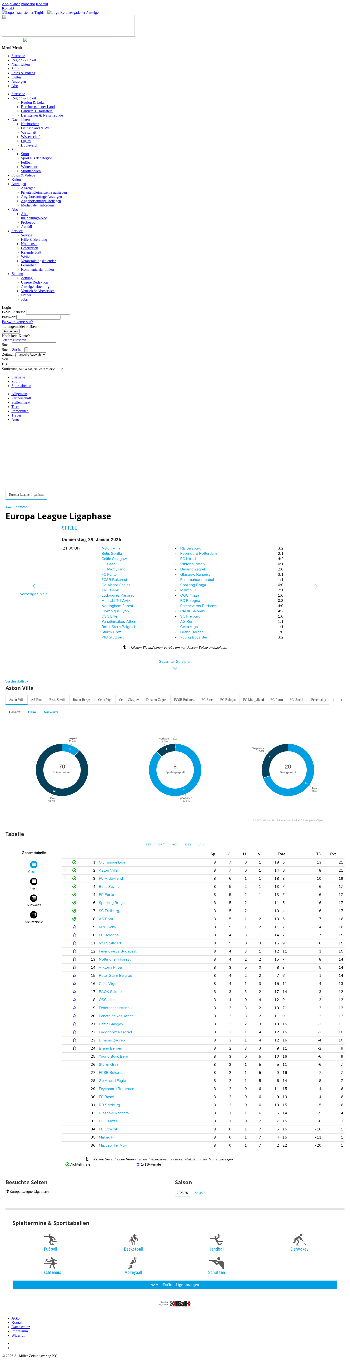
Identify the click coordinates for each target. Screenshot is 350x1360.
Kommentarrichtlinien (37, 269)
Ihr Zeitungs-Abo (34, 218)
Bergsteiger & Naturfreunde (42, 115)
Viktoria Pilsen (192, 564)
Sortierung (10, 369)
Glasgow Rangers (195, 574)
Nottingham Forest (117, 606)
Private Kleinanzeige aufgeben (44, 192)
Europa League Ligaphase (29, 1191)
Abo (5, 4)
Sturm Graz (111, 632)
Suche (6, 345)
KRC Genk (110, 590)
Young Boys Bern (195, 637)
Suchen (18, 350)
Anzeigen (18, 81)
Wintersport (29, 167)
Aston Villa (110, 548)
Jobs (24, 299)
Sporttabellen (31, 171)
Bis (4, 364)
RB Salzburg (190, 548)
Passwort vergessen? (17, 322)
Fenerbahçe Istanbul (197, 579)
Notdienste (29, 244)
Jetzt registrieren (14, 340)
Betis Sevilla (111, 553)
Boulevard (29, 145)
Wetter (26, 257)
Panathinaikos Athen (118, 621)
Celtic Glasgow (114, 558)
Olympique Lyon (115, 611)
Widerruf (18, 1335)
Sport (15, 69)
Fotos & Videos (23, 73)
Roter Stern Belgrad (118, 626)
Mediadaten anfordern (37, 205)
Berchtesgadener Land (38, 107)
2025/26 (182, 1193)
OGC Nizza (189, 595)
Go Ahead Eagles (115, 585)
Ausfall (26, 227)
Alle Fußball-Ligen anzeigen (177, 1285)
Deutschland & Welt (36, 128)
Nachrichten (20, 64)
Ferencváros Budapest (199, 606)
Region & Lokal (23, 60)
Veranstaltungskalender (38, 261)
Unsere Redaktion (34, 282)
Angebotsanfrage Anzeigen (41, 197)
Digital (26, 141)
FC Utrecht (189, 558)
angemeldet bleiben (22, 326)
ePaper (15, 4)
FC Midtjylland (113, 569)
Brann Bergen (192, 632)
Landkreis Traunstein (37, 111)
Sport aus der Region (37, 158)
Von (5, 359)
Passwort (8, 317)
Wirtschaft (28, 132)
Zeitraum (8, 354)
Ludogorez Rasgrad (118, 595)
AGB (15, 1318)
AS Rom (187, 621)
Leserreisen (29, 248)
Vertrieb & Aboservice (38, 291)
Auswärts (51, 712)
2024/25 (199, 1193)
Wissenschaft (30, 137)
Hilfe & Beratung (34, 239)
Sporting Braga (193, 585)
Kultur (16, 77)
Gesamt (14, 712)
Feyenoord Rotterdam (198, 553)
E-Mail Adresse (13, 312)
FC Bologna (190, 600)
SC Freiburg (190, 616)
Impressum (19, 1331)
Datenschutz (20, 1327)
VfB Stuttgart (112, 637)
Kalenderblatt (31, 252)
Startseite (18, 56)
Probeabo (28, 4)
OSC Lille (109, 616)
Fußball (26, 162)
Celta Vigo (189, 626)
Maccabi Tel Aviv (115, 600)
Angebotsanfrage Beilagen (41, 201)
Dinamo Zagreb (193, 569)
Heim (32, 712)
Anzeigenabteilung (35, 287)
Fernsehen (28, 265)
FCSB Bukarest (114, 579)
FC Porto (109, 574)
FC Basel (108, 564)
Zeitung (17, 274)
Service (17, 231)
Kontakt (42, 4)
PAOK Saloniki (192, 611)
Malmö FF (188, 590)
